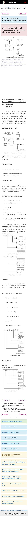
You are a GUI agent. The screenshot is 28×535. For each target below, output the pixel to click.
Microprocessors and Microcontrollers (15, 7)
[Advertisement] (14, 82)
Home (2, 7)
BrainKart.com (12, 2)
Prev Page (6, 13)
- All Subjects (10, 448)
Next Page (22, 13)
